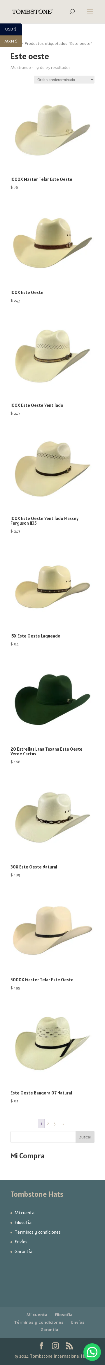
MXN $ (13, 41)
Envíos (21, 1242)
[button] (92, 1352)
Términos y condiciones (38, 1232)
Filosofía (23, 1222)
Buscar (85, 1137)
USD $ (13, 29)
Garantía (23, 1251)
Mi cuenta (24, 1213)
